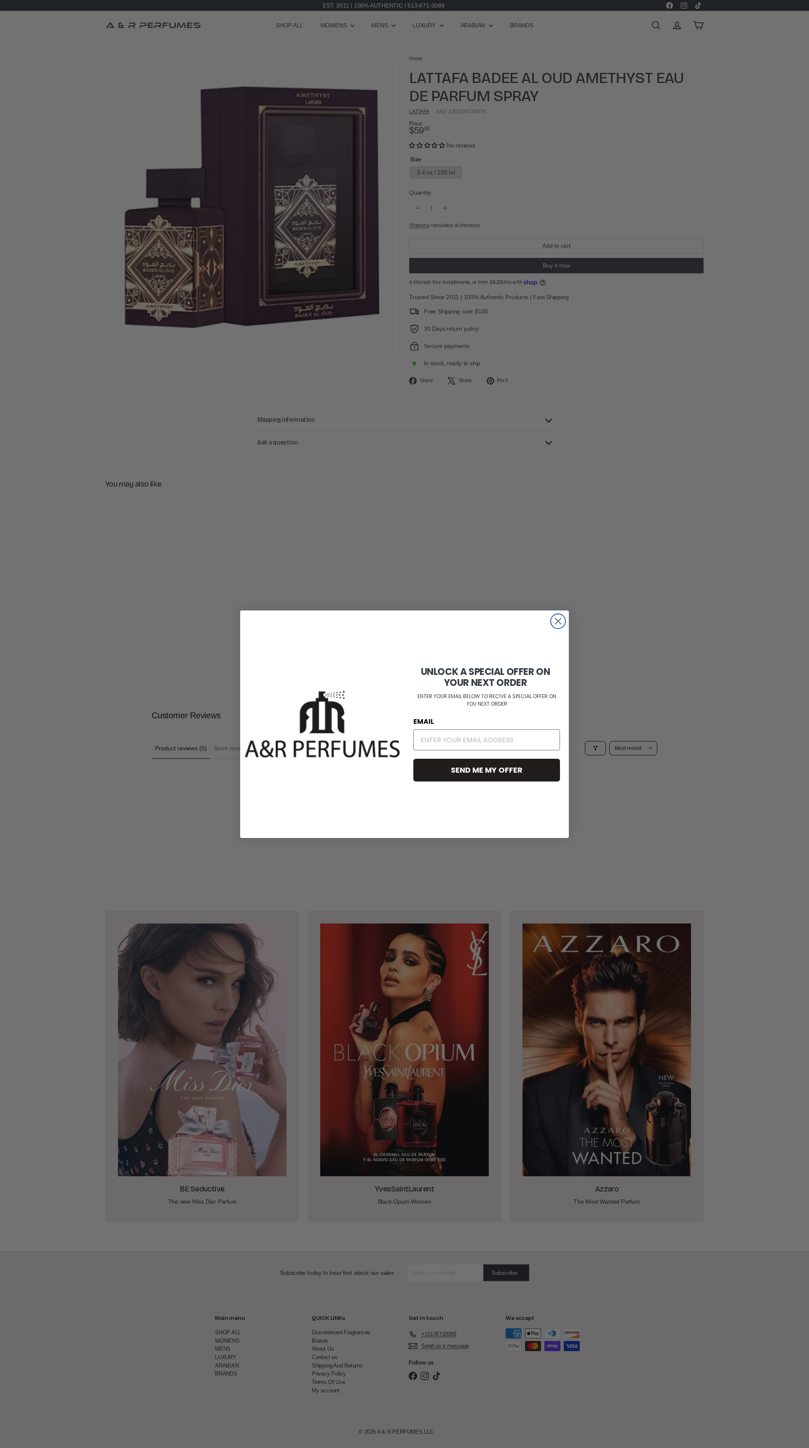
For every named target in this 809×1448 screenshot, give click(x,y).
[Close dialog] (558, 621)
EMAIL (423, 721)
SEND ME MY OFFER (486, 770)
